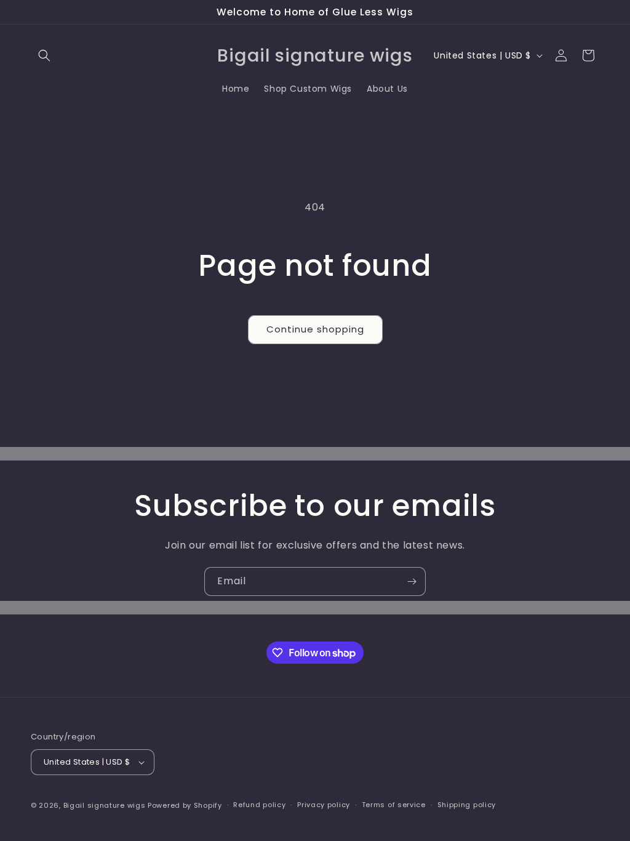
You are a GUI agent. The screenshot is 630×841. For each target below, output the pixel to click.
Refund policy (259, 805)
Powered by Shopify (185, 805)
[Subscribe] (411, 581)
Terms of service (394, 805)
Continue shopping (315, 329)
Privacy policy (323, 805)
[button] (44, 55)
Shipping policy (466, 805)
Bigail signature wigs (104, 805)
